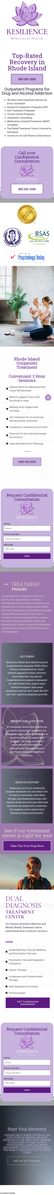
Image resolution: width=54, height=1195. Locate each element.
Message (8, 544)
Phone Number (11, 534)
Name (6, 523)
